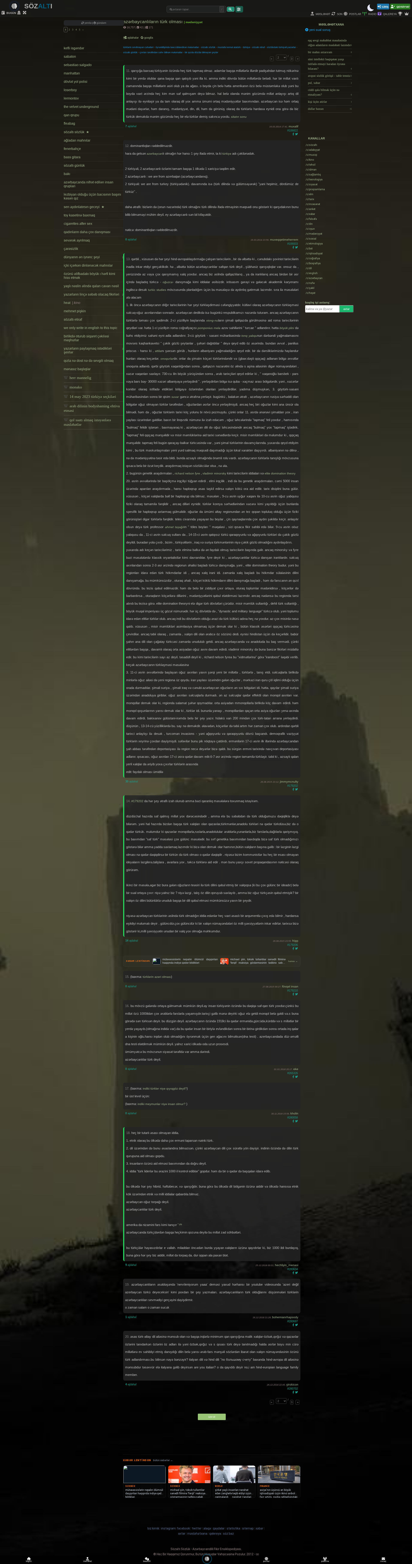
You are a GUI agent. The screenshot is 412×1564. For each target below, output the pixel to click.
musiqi (311, 154)
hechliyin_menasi (286, 1265)
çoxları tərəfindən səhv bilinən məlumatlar (161, 52)
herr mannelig (79, 378)
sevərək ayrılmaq (77, 240)
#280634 (292, 1269)
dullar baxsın (330, 108)
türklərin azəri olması (157, 976)
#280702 (292, 1388)
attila (158, 351)
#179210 (292, 990)
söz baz (228, 1533)
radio (372, 14)
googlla (148, 37)
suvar (175, 397)
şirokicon (292, 1384)
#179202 (292, 785)
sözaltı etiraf (73, 319)
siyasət (312, 184)
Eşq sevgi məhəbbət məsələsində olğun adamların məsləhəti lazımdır (330, 43)
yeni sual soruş (319, 30)
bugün (11, 13)
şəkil (310, 288)
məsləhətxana (331, 24)
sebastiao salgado (78, 65)
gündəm (101, 22)
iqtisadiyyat (314, 253)
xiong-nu (212, 320)
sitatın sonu (239, 116)
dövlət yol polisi (75, 81)
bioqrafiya (313, 263)
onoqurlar (167, 358)
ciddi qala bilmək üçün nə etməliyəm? (330, 92)
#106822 (292, 130)
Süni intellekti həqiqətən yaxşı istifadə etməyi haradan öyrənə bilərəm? (330, 64)
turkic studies (157, 289)
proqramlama (315, 189)
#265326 (292, 1073)
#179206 (292, 945)
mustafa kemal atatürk (229, 47)
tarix (310, 199)
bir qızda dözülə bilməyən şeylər (201, 52)
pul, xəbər (330, 83)
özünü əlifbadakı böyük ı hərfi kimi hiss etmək (89, 275)
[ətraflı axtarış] (239, 9)
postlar (354, 14)
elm (309, 194)
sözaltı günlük (74, 165)
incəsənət (313, 204)
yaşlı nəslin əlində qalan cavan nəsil (91, 286)
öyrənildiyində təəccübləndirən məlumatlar (177, 47)
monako (75, 387)
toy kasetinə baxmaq (79, 215)
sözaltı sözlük (76, 132)
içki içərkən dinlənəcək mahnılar (88, 265)
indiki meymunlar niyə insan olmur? (162, 1104)
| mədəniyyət (193, 22)
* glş (180, 1224)
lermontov (71, 98)
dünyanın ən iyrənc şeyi (93, 257)
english (312, 273)
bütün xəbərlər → (163, 1460)
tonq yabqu (249, 335)
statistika (233, 1528)
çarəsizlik (71, 249)
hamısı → (293, 961)
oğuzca (168, 282)
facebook (183, 1528)
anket (310, 209)
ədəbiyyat (313, 149)
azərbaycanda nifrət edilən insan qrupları (88, 184)
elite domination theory (280, 473)
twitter (196, 1528)
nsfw (310, 283)
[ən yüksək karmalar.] (407, 14)
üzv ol (211, 1416)
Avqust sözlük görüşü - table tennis (330, 75)
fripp (295, 940)
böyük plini (287, 328)
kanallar (316, 138)
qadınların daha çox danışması (87, 232)
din (309, 223)
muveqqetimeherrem (284, 239)
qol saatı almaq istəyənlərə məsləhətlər (87, 422)
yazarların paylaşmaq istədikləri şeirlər (93, 350)
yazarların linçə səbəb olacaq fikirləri (93, 294)
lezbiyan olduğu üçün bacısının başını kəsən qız (92, 196)
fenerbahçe (72, 149)
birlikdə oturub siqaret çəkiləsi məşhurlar (86, 338)
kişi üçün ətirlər (330, 101)
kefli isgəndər (74, 48)
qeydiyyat (403, 6)
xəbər (310, 214)
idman (311, 169)
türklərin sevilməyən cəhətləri (138, 47)
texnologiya (314, 179)
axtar (346, 309)
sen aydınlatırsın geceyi (84, 207)
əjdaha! (131, 126)
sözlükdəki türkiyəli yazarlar (281, 47)
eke (295, 1069)
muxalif (293, 126)
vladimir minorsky (214, 473)
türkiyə (246, 47)
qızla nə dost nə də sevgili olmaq (89, 360)
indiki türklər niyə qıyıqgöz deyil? (165, 1088)
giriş (385, 6)
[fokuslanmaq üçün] (25, 13)
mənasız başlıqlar (77, 369)
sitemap (248, 1528)
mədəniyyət (314, 233)
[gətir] (231, 9)
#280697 (292, 1321)
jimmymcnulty (289, 781)
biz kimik (153, 1528)
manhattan (72, 73)
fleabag (69, 123)
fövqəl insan (290, 986)
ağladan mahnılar (77, 140)
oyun (310, 228)
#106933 (292, 243)
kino (310, 159)
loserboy (70, 90)
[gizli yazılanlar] (19, 13)
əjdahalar (133, 37)
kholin (294, 1113)
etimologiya (314, 243)
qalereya (389, 14)
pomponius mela (209, 328)
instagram (168, 1528)
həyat (310, 292)
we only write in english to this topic (90, 328)
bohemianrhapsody (285, 1317)
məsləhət (322, 14)
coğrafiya (313, 258)
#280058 (292, 1117)
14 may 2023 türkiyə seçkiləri (92, 396)
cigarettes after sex (78, 223)
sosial (311, 238)
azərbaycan (155, 153)
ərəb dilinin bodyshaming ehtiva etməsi (92, 408)
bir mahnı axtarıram (330, 52)
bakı (67, 174)
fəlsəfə (311, 218)
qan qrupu (71, 115)
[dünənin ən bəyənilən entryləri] (400, 14)
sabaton (70, 56)
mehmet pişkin (75, 311)
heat (72, 303)
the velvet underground (81, 107)
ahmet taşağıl (174, 527)
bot (309, 248)
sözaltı (311, 144)
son (339, 14)
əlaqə (207, 1528)
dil (309, 268)
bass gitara (72, 157)
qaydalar (219, 1528)
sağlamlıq (313, 174)
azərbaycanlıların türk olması (153, 21)
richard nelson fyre (187, 473)
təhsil (310, 164)
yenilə (88, 22)
